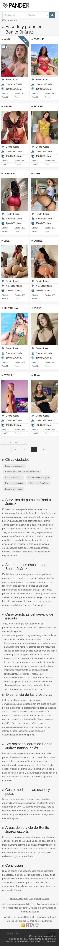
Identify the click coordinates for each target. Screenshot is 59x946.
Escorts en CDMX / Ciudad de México (22, 472)
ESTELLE (39, 39)
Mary (37, 173)
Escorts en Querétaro (38, 483)
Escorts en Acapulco (14, 466)
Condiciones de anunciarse (42, 939)
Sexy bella (11, 308)
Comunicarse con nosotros (42, 936)
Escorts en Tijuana (13, 489)
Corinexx (10, 173)
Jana (37, 375)
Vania (7, 39)
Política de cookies (18, 939)
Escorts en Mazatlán (14, 483)
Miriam (8, 106)
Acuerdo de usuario (29, 911)
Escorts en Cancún (13, 477)
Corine (38, 241)
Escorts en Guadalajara (38, 477)
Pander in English (19, 898)
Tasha (37, 308)
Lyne (7, 241)
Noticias (9, 941)
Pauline (38, 106)
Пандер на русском (39, 898)
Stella (8, 375)
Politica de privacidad (45, 941)
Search (52, 15)
